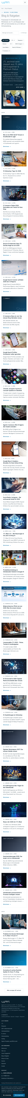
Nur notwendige (7, 1095)
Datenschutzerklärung (17, 1091)
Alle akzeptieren (19, 1095)
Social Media (6, 47)
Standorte (3, 1063)
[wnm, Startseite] (5, 2)
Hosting (3, 1038)
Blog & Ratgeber (5, 1056)
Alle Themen (5, 40)
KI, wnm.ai (3, 1033)
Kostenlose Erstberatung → (7, 1078)
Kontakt (3, 1066)
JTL (13, 40)
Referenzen (4, 1048)
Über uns (3, 1050)
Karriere (3, 1061)
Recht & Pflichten (17, 47)
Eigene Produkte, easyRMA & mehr (9, 1041)
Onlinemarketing (5, 1036)
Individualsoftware (5, 1031)
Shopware (20, 40)
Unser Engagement (5, 1053)
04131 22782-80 (7, 1073)
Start (2, 8)
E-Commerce (6, 50)
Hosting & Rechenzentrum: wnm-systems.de (11, 1083)
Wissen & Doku (5, 1058)
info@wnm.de (6, 1075)
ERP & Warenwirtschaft (6, 1028)
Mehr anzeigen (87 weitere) (14, 990)
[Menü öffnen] (25, 2)
